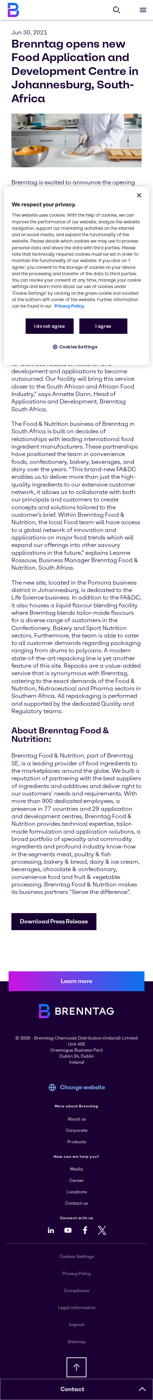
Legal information (76, 1307)
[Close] (139, 195)
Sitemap (77, 1341)
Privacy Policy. (69, 306)
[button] (53, 921)
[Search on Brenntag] (116, 10)
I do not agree (49, 326)
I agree (103, 326)
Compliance (76, 1290)
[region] (76, 276)
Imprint (76, 1324)
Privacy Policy (76, 1273)
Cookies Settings (78, 346)
